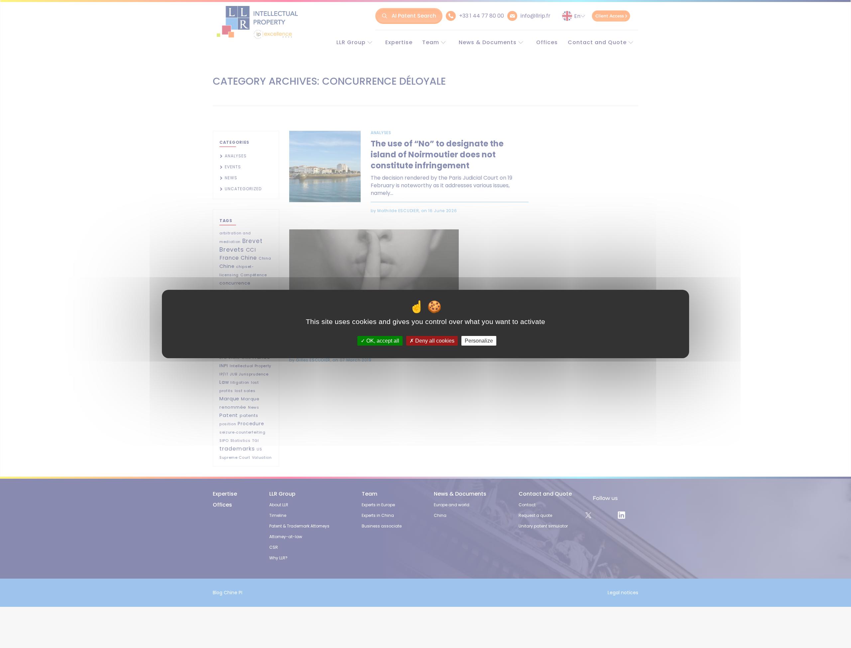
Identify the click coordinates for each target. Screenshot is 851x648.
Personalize (479, 341)
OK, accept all (382, 341)
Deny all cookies (434, 341)
